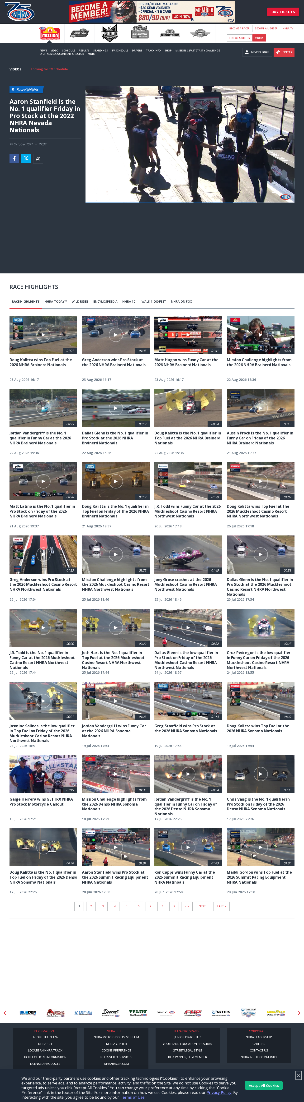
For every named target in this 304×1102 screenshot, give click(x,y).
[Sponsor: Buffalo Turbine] (56, 1013)
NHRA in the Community (259, 1057)
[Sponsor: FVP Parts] (193, 1013)
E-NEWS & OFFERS (239, 38)
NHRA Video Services (116, 1057)
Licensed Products (45, 1063)
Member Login (260, 52)
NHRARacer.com (116, 1063)
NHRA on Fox (181, 301)
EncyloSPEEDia (105, 301)
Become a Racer (239, 28)
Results (84, 50)
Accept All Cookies (264, 1085)
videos (259, 38)
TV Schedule (120, 50)
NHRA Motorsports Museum (116, 1037)
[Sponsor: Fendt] (138, 1013)
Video (54, 50)
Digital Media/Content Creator (62, 53)
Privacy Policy (219, 1092)
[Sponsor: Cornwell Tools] (83, 1013)
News (43, 50)
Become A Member (266, 28)
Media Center (116, 1044)
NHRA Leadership (259, 1037)
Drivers (137, 50)
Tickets (287, 52)
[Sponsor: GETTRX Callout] (248, 1013)
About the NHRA (45, 1037)
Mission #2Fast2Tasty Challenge (198, 50)
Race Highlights (26, 301)
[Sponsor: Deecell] (111, 1013)
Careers (258, 1044)
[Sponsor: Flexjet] (166, 1013)
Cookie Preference (116, 1050)
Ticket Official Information (45, 1057)
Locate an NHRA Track (45, 1050)
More (91, 53)
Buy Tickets (283, 12)
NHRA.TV (288, 28)
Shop (168, 50)
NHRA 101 (129, 301)
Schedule (68, 50)
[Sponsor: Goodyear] (276, 1013)
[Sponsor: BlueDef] (28, 1013)
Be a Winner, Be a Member (187, 1057)
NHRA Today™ (55, 301)
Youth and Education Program (188, 1044)
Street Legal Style (187, 1050)
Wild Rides (80, 301)
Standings (100, 50)
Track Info (153, 50)
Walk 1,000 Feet (154, 301)
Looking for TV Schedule (49, 69)
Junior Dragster (188, 1037)
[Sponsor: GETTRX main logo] (221, 1013)
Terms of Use (132, 1097)
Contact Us (259, 1050)
